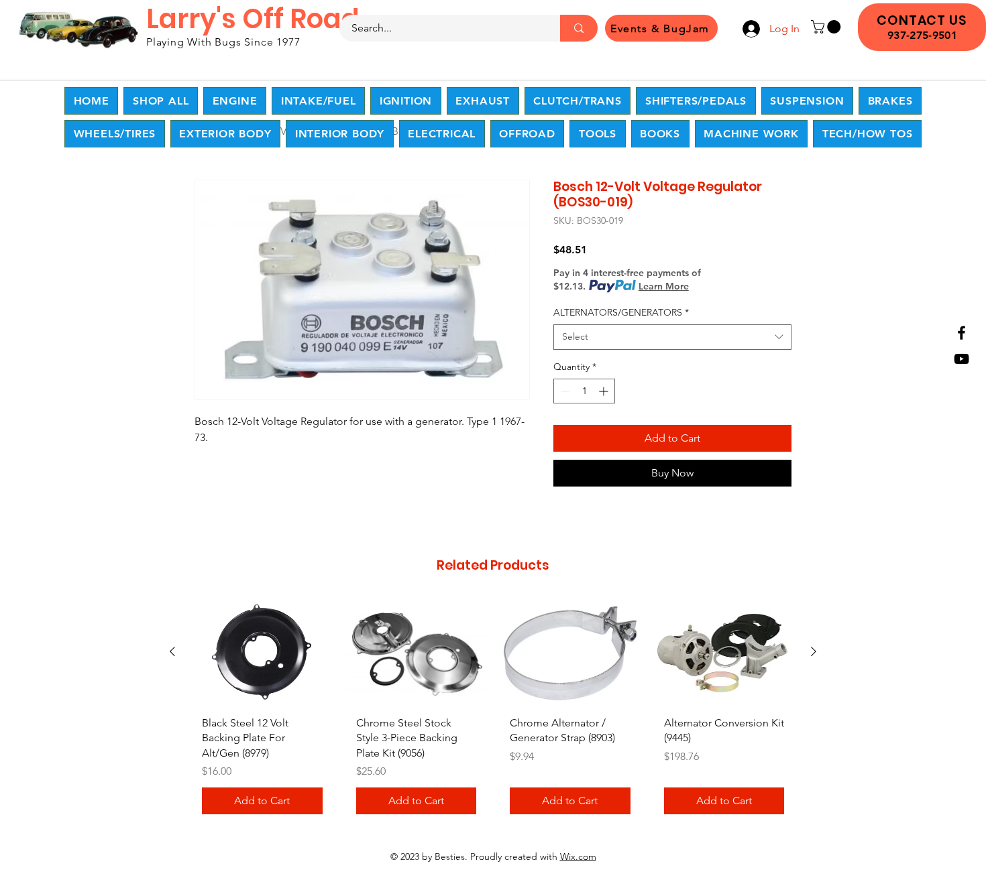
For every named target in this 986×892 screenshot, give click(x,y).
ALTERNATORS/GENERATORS (621, 312)
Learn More (664, 286)
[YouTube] (961, 359)
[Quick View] (262, 652)
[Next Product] (814, 651)
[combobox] (672, 337)
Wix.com (578, 856)
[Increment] (604, 391)
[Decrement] (563, 391)
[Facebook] (961, 333)
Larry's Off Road (253, 19)
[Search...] (579, 28)
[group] (493, 712)
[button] (827, 27)
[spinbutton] (584, 391)
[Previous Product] (172, 651)
